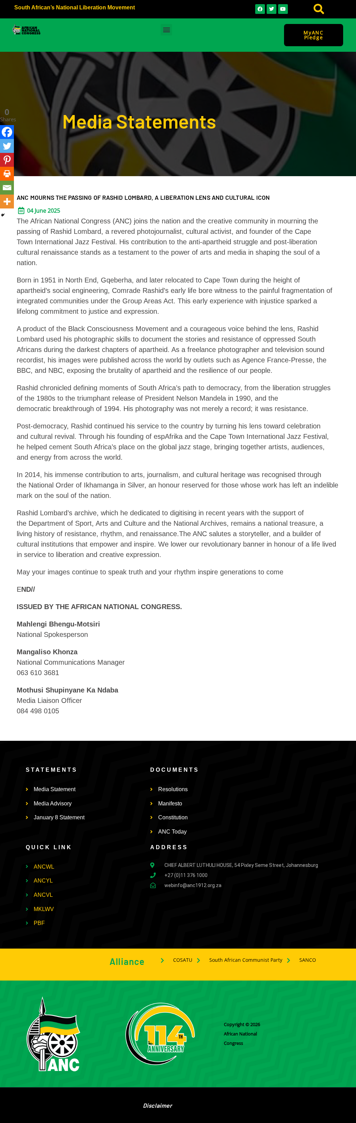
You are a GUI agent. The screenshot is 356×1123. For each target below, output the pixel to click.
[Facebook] (7, 132)
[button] (318, 9)
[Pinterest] (7, 160)
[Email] (7, 188)
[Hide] (3, 215)
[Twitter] (7, 146)
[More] (7, 201)
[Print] (7, 174)
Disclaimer (157, 1105)
